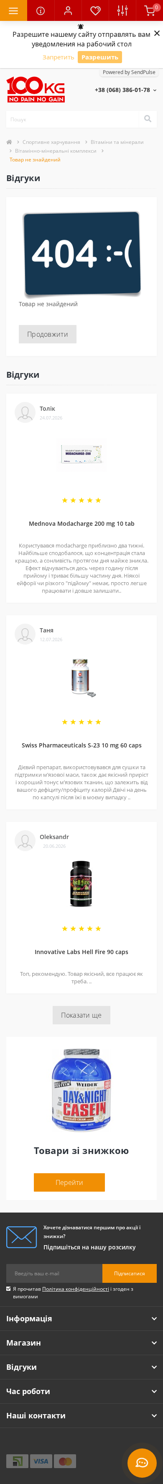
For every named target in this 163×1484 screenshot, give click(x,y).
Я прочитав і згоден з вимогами (73, 1292)
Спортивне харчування (51, 142)
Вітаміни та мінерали (117, 142)
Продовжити (47, 334)
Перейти (69, 1182)
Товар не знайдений (35, 159)
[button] (68, 10)
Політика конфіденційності (75, 1288)
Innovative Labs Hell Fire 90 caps (81, 952)
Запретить (58, 57)
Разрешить (100, 57)
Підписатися (129, 1273)
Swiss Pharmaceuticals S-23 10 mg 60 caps (82, 745)
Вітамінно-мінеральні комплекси (56, 150)
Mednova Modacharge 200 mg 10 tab (82, 523)
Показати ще (81, 1015)
